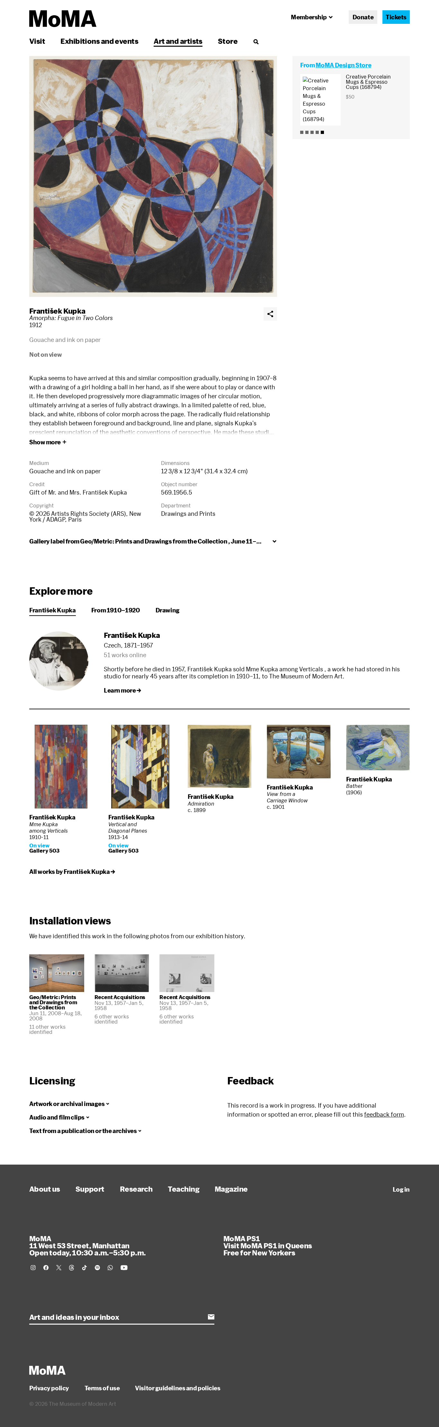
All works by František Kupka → (72, 871)
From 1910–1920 (115, 610)
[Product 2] (307, 132)
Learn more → (122, 690)
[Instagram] (33, 1267)
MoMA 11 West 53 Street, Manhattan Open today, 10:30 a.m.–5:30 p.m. (87, 1245)
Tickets (396, 17)
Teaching (183, 1189)
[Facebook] (46, 1267)
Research (136, 1189)
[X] (59, 1267)
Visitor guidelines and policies (177, 1388)
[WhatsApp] (110, 1267)
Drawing (168, 610)
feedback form (384, 1114)
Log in (401, 1189)
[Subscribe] (211, 1316)
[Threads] (72, 1267)
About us (44, 1189)
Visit (37, 40)
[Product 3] (312, 132)
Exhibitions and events (99, 40)
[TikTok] (84, 1267)
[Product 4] (317, 132)
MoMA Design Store (343, 65)
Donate (363, 17)
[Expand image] (153, 176)
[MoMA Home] (62, 18)
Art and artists (178, 40)
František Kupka (57, 311)
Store (227, 41)
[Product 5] (322, 132)
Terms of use (102, 1388)
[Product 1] (301, 132)
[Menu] (256, 41)
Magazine (231, 1189)
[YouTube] (124, 1267)
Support (90, 1189)
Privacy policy (49, 1388)
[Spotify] (97, 1267)
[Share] (270, 314)
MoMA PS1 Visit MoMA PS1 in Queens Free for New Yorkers (267, 1245)
